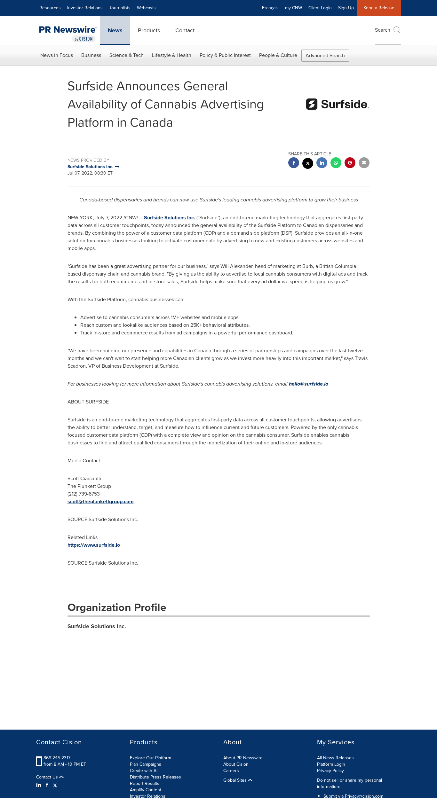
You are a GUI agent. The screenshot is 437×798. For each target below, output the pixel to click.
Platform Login (331, 764)
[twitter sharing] (307, 164)
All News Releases (335, 758)
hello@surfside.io (308, 383)
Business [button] (91, 55)
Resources (50, 7)
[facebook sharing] (293, 163)
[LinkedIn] (39, 785)
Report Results (144, 783)
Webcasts (146, 7)
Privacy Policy (330, 770)
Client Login (320, 7)
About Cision (236, 764)
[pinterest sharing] (350, 163)
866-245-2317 (57, 758)
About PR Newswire (243, 758)
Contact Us (47, 777)
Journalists (120, 7)
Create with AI (143, 770)
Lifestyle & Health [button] (171, 55)
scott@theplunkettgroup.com (101, 501)
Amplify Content (145, 789)
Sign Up (346, 7)
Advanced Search (325, 55)
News (115, 30)
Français (270, 7)
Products (149, 30)
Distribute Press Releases (155, 777)
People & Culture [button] (278, 55)
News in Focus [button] (56, 55)
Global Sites (235, 780)
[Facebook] (47, 785)
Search (382, 30)
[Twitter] (55, 785)
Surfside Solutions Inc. (169, 217)
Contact (185, 30)
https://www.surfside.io (94, 545)
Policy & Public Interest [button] (225, 55)
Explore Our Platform (150, 758)
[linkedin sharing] (321, 163)
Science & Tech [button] (126, 55)
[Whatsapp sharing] (335, 163)
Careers (231, 770)
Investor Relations (85, 7)
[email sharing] (364, 163)
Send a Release (378, 7)
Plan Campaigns (145, 764)
